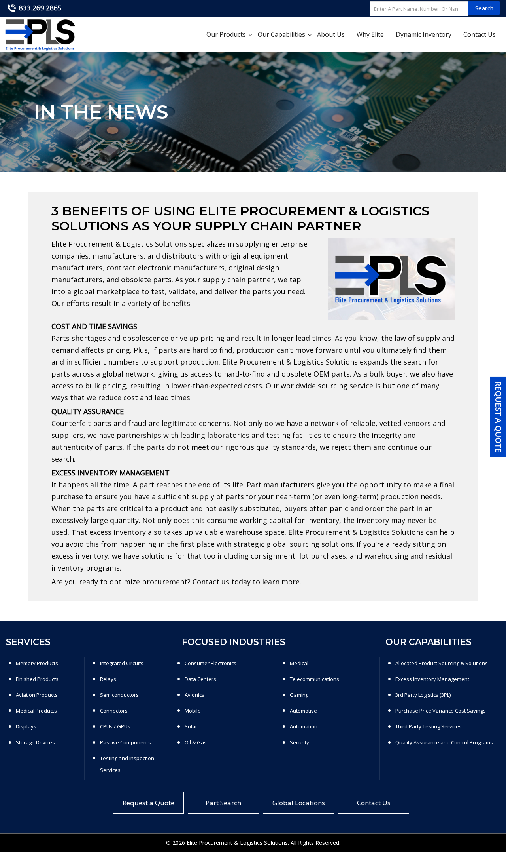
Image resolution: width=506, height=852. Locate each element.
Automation (303, 726)
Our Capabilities (281, 34)
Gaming (299, 694)
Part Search (223, 802)
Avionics (194, 694)
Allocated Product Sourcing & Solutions (441, 663)
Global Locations (298, 802)
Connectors (114, 710)
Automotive (303, 710)
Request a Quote (148, 802)
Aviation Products (37, 694)
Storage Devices (35, 742)
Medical (299, 663)
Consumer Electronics (210, 663)
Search (484, 8)
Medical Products (36, 710)
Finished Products (37, 679)
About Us (331, 34)
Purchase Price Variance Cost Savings (440, 710)
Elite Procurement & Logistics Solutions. (238, 842)
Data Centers (200, 679)
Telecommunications (314, 679)
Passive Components (125, 742)
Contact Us (479, 34)
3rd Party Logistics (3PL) (423, 694)
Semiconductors (119, 694)
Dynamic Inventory (423, 34)
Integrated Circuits (121, 663)
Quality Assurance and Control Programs (444, 742)
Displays (26, 726)
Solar (191, 726)
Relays (108, 679)
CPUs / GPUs (115, 726)
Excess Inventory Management (432, 679)
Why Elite (370, 34)
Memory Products (37, 663)
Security (299, 742)
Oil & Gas (196, 742)
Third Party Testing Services (428, 726)
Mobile (193, 710)
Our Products (226, 34)
